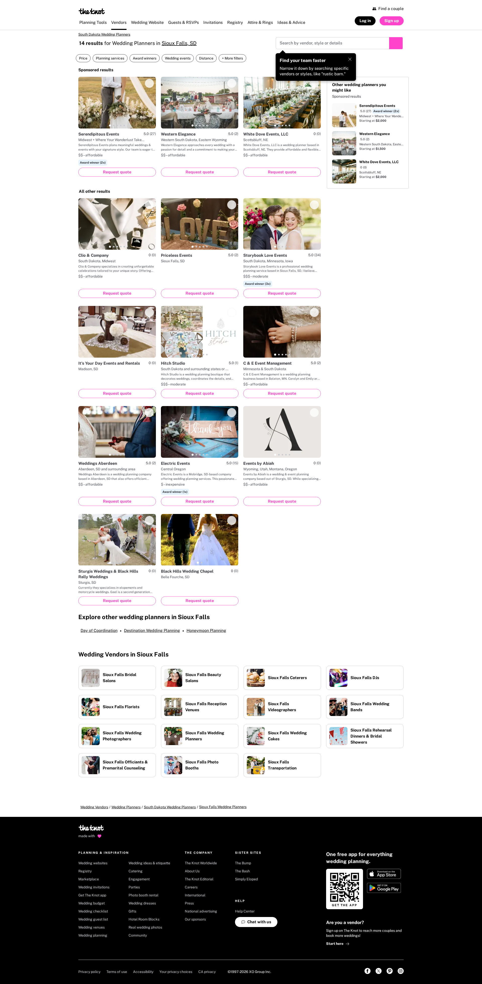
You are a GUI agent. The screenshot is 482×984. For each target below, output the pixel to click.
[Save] (149, 83)
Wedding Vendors (94, 807)
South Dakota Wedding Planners (104, 34)
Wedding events (178, 58)
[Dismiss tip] (350, 59)
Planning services (110, 58)
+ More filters (232, 58)
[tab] (110, 125)
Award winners (144, 58)
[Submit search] (396, 43)
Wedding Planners (126, 807)
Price (83, 58)
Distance (206, 58)
